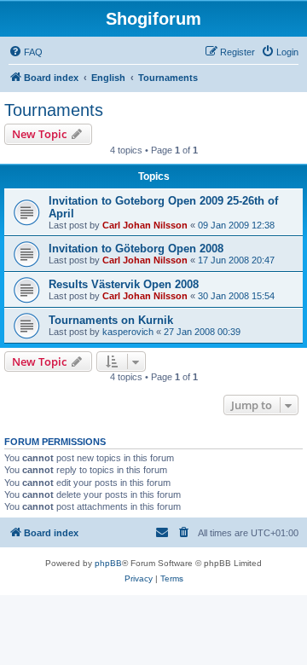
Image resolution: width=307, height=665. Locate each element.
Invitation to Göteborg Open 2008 (136, 248)
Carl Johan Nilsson (145, 225)
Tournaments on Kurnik (111, 320)
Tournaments (53, 110)
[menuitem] (26, 52)
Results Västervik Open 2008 (124, 284)
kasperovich (128, 332)
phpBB (108, 563)
